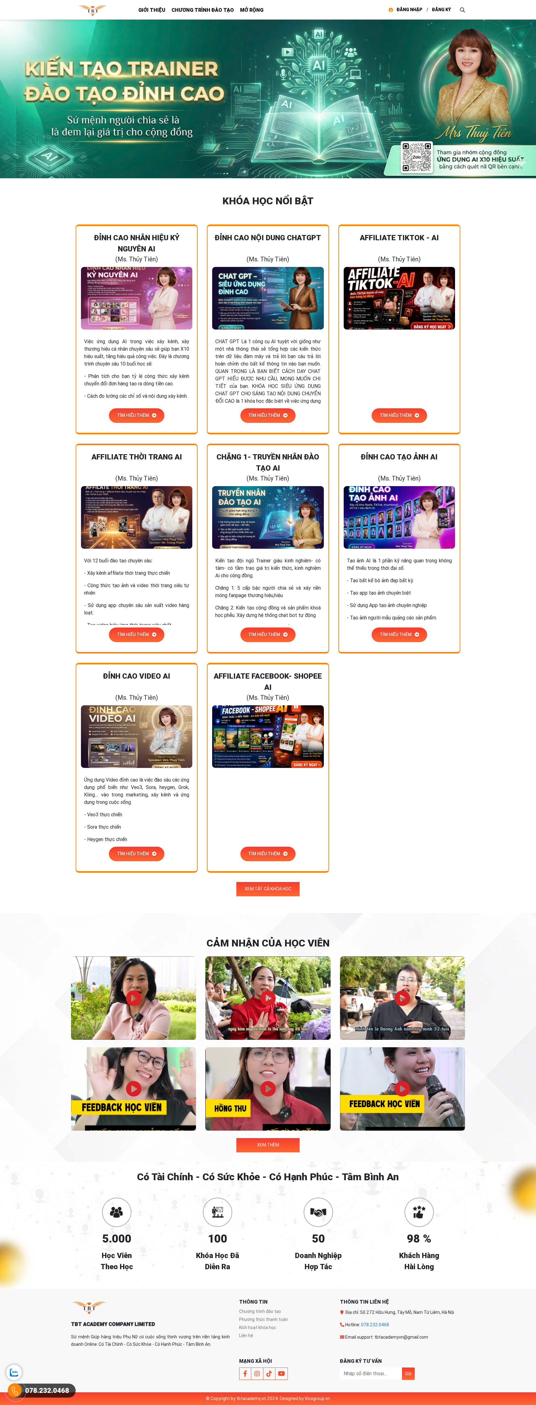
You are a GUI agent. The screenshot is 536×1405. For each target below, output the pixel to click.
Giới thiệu (151, 10)
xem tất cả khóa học (268, 889)
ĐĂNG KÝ (441, 9)
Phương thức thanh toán (263, 1319)
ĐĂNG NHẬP (409, 9)
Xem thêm (268, 1145)
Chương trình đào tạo (203, 10)
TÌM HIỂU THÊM (133, 415)
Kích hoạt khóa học (257, 1327)
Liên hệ (246, 1335)
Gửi (408, 1373)
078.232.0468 (375, 1324)
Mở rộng (251, 10)
